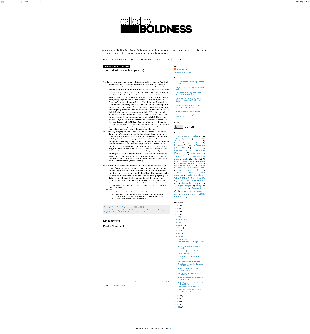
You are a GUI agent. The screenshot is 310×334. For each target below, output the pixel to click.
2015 (178, 214)
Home (105, 59)
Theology (198, 186)
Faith (120, 210)
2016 (178, 211)
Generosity (178, 151)
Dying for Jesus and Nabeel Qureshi (188, 111)
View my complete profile (182, 72)
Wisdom (184, 194)
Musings (176, 165)
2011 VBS (177, 136)
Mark (178, 163)
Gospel (134, 210)
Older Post (165, 282)
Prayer (202, 167)
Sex (201, 170)
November (182, 222)
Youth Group (144, 212)
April (180, 234)
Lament (144, 210)
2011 (178, 301)
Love (193, 161)
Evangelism (200, 145)
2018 (178, 206)
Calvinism (177, 139)
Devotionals (178, 145)
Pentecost (186, 167)
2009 (178, 307)
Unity (182, 191)
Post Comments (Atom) (119, 285)
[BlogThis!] (136, 207)
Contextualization (196, 141)
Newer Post (107, 282)
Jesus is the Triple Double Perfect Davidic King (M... (189, 269)
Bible (110, 210)
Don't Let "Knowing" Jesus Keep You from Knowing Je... (190, 290)
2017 (178, 208)
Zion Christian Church (194, 197)
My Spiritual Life (189, 165)
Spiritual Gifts (200, 178)
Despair (199, 143)
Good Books (196, 153)
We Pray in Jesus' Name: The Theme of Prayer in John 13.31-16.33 (189, 106)
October (181, 225)
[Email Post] (130, 207)
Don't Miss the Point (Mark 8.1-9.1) (189, 287)
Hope (177, 159)
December (182, 219)
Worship (192, 194)
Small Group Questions (184, 172)
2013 (178, 296)
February (181, 236)
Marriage (185, 163)
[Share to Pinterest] (143, 207)
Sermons (155, 210)
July (179, 231)
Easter (190, 145)
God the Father (127, 210)
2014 (178, 217)
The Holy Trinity (127, 212)
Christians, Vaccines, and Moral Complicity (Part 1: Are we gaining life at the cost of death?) (190, 100)
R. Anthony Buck (182, 69)
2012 (178, 298)
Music (200, 163)
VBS (188, 191)
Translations (136, 212)
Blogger (170, 328)
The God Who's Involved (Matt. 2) (189, 261)
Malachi (202, 161)
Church (197, 139)
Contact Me (177, 59)
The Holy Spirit (117, 212)
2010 (178, 304)
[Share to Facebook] (141, 207)
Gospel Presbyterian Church (197, 156)
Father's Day (197, 148)
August (180, 228)
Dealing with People (181, 143)
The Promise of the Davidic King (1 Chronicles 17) (189, 274)
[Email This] (134, 207)
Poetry (194, 167)
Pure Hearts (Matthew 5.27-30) (188, 251)
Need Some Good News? (118, 59)
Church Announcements (181, 141)
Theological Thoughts (182, 186)
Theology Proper (180, 188)
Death (192, 143)
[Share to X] (138, 207)
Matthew (149, 210)
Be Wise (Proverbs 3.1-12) (186, 254)
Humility (185, 159)
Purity (179, 170)
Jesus (139, 210)
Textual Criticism (182, 181)
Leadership (185, 161)
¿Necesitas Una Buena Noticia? (140, 59)
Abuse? (167, 59)
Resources (158, 59)
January (181, 239)
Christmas (115, 210)
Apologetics (186, 136)
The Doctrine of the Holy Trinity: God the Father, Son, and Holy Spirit (189, 93)
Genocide (188, 150)
